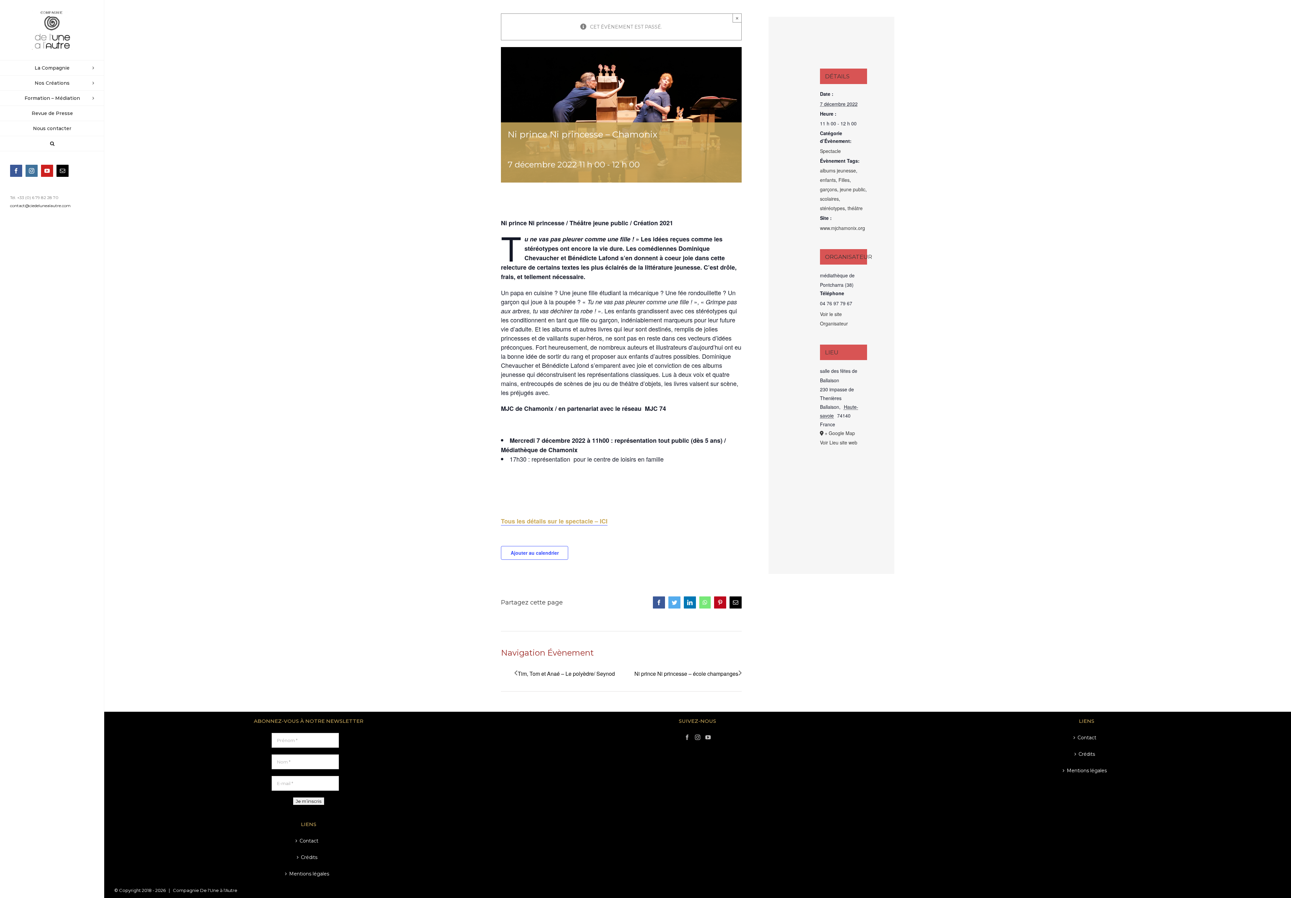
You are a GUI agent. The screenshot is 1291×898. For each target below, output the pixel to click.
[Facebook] (687, 737)
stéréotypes (832, 208)
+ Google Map (840, 433)
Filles (844, 180)
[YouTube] (708, 737)
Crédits (309, 857)
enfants (828, 180)
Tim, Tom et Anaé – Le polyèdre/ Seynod (566, 673)
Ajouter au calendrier (535, 552)
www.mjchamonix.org (842, 228)
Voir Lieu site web (838, 442)
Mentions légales (309, 874)
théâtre (855, 208)
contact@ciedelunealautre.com (40, 205)
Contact (309, 841)
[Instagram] (697, 737)
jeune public (852, 189)
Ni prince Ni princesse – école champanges (686, 673)
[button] (52, 143)
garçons (828, 189)
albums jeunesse (838, 170)
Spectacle (830, 151)
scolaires (829, 198)
